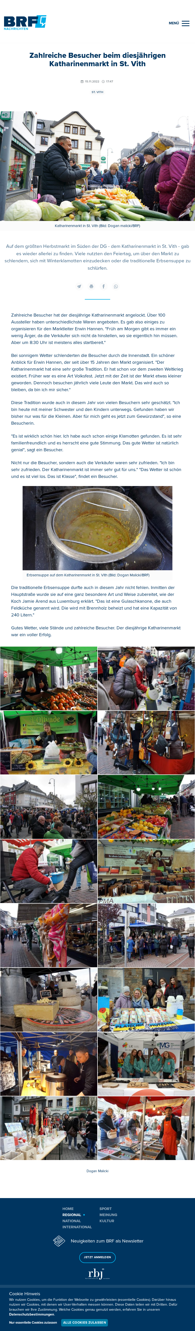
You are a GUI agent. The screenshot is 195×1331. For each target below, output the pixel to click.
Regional (71, 1215)
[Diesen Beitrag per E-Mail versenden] (79, 286)
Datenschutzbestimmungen (31, 1314)
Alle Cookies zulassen (84, 1323)
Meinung (108, 1215)
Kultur (107, 1221)
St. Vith (97, 92)
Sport (106, 1208)
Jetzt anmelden (97, 1257)
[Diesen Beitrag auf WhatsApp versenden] (116, 286)
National (71, 1221)
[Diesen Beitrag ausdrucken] (91, 286)
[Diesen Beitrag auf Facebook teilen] (104, 286)
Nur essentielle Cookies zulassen (33, 1323)
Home (68, 1208)
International (77, 1227)
